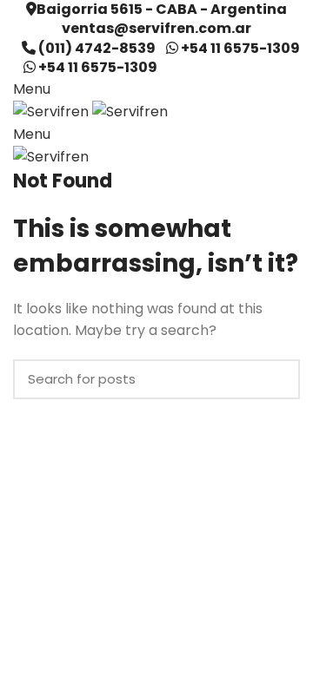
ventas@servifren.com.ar (156, 28)
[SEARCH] (276, 379)
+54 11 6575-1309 (240, 48)
